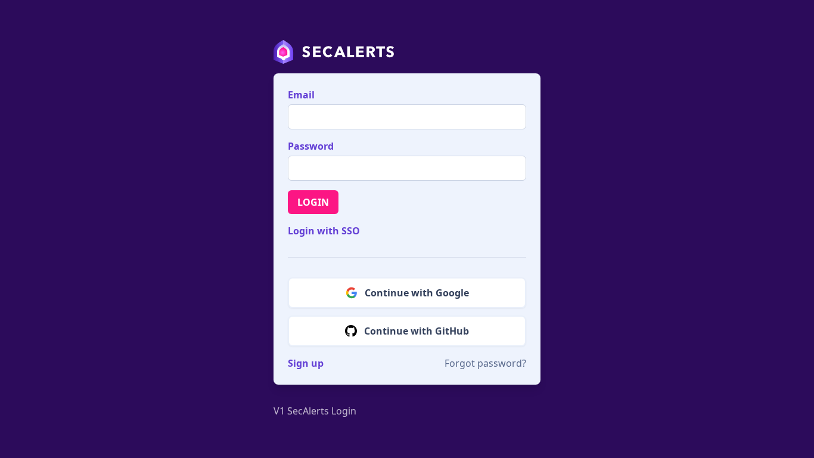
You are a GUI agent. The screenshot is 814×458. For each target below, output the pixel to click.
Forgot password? (485, 363)
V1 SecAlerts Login (315, 410)
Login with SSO (324, 230)
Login (313, 202)
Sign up (306, 363)
